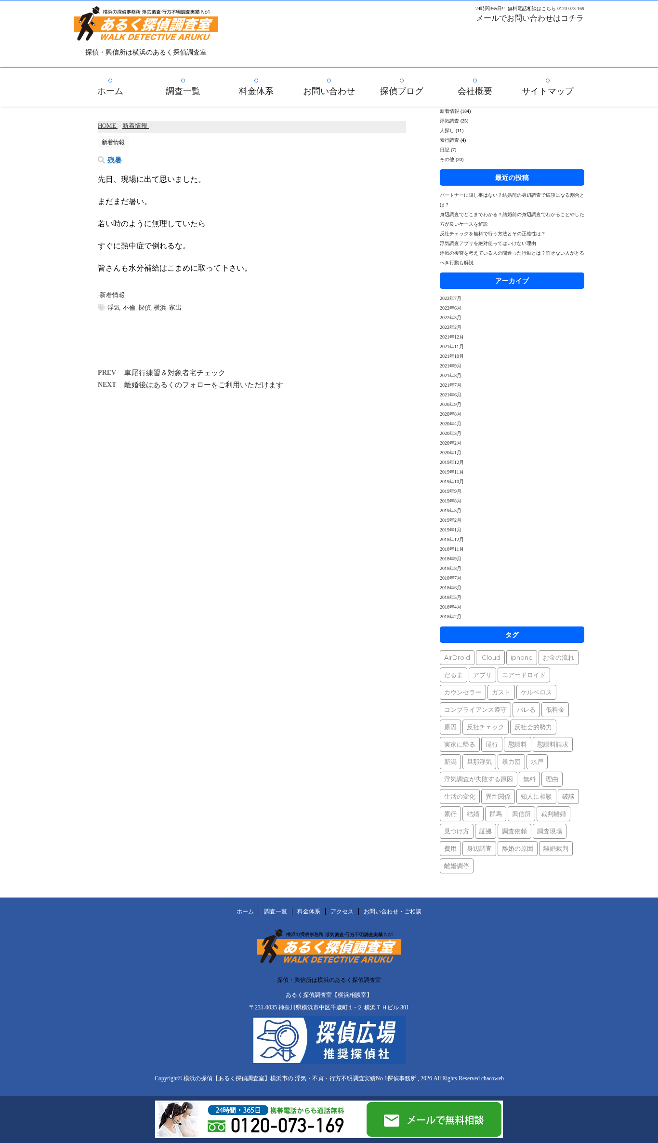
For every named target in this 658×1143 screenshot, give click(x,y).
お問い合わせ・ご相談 (392, 911)
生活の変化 (459, 796)
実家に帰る (459, 744)
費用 (450, 848)
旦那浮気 (479, 761)
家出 (175, 307)
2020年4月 (450, 423)
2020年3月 (450, 433)
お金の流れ (558, 657)
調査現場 (549, 831)
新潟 (450, 761)
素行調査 (449, 140)
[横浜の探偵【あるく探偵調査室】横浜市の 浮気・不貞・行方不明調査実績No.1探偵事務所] (146, 34)
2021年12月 (452, 337)
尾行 (492, 744)
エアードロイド (524, 675)
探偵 (144, 307)
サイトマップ (548, 91)
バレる (526, 709)
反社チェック (485, 727)
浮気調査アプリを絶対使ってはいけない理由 (488, 243)
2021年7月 (450, 385)
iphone (522, 657)
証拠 (485, 831)
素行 (450, 813)
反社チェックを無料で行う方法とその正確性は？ (493, 233)
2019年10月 (452, 481)
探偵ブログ (401, 91)
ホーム (110, 91)
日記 (444, 149)
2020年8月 (450, 414)
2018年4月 (450, 607)
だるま (453, 675)
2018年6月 (450, 587)
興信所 (521, 813)
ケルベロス (536, 692)
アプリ (482, 675)
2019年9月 (450, 491)
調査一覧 (183, 91)
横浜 (160, 307)
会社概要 (475, 91)
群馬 (495, 813)
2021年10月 (452, 356)
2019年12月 (452, 462)
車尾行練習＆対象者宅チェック (174, 373)
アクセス (342, 911)
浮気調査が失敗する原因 (478, 779)
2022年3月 (450, 317)
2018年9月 (450, 558)
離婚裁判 (555, 848)
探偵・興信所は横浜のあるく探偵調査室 (329, 980)
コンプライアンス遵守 (475, 709)
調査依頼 (514, 831)
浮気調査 (449, 120)
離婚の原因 (517, 848)
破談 (568, 796)
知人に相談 (536, 796)
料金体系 (256, 91)
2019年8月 (450, 500)
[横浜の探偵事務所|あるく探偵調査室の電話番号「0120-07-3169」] (260, 1134)
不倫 (129, 307)
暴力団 (511, 761)
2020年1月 (450, 452)
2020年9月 (450, 404)
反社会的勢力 (533, 727)
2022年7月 (450, 298)
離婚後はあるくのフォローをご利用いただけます (203, 385)
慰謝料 (517, 744)
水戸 (537, 761)
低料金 (555, 709)
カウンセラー (463, 692)
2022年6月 (450, 308)
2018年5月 (450, 597)
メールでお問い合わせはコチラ (530, 18)
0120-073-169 (570, 8)
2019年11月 (452, 472)
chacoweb (492, 1078)
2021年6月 (450, 394)
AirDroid (457, 657)
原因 (450, 727)
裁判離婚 (553, 813)
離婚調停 (456, 866)
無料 (529, 779)
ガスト (501, 692)
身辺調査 (479, 848)
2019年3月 (450, 510)
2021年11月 (452, 346)
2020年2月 (450, 443)
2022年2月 (450, 327)
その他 (447, 159)
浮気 (113, 307)
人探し (447, 130)
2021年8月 (450, 375)
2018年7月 (450, 578)
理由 (552, 779)
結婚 (473, 813)
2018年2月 (450, 616)
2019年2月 (450, 520)
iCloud (490, 657)
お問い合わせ (329, 91)
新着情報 (112, 295)
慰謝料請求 (552, 744)
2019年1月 (450, 529)
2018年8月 (450, 568)
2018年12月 (452, 539)
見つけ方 (456, 831)
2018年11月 (452, 549)
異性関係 (498, 796)
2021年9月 (450, 365)
